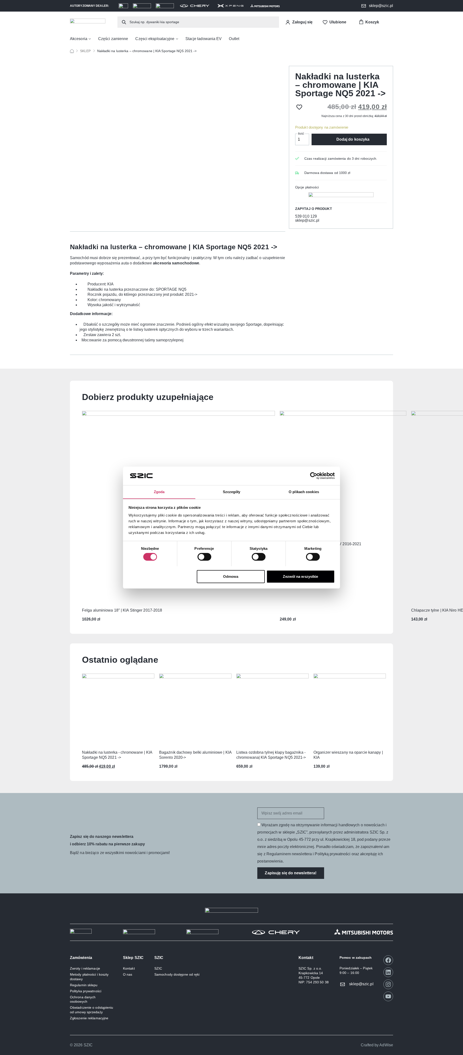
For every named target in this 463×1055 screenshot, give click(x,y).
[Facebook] (388, 960)
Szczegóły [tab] (231, 492)
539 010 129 (306, 216)
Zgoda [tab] (159, 492)
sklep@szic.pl (307, 220)
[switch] (204, 557)
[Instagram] (388, 984)
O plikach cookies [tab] (304, 492)
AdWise (386, 1045)
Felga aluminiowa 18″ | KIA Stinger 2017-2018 (122, 610)
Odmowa (230, 576)
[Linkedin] (388, 972)
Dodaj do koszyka (353, 139)
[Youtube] (388, 996)
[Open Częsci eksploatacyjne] (177, 39)
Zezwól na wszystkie (300, 576)
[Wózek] (368, 22)
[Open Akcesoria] (90, 39)
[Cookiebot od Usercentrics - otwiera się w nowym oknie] (314, 475)
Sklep (85, 51)
